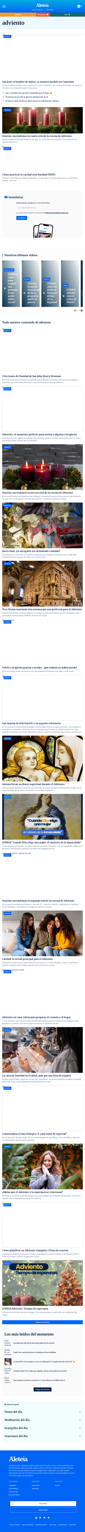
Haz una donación (27, 1525)
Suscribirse (43, 1504)
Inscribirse (21, 218)
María (65, 285)
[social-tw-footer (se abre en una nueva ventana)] (45, 1518)
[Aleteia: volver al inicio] (42, 5)
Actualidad (12, 1485)
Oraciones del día (16, 1436)
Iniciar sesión (43, 1510)
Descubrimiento (14, 1495)
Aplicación (35, 1489)
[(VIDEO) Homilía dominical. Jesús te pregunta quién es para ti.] (31, 283)
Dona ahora (42, 15)
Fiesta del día (13, 1412)
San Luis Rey (49, 10)
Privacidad (72, 1525)
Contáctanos (62, 1525)
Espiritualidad (13, 1489)
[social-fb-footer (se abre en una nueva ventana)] (40, 1518)
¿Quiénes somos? (41, 1525)
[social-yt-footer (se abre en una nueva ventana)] (36, 1518)
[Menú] (15, 6)
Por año (57, 1485)
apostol (46, 279)
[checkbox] (17, 213)
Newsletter (36, 1485)
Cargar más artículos (42, 1322)
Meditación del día (17, 1420)
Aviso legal (52, 1525)
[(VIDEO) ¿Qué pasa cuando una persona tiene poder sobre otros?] (11, 283)
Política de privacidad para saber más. (57, 213)
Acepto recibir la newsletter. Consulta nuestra (44, 213)
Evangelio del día (16, 1428)
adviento (7, 36)
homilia (26, 279)
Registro (18, 15)
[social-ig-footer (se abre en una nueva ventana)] (49, 1518)
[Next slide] (81, 310)
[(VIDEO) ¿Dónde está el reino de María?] (70, 283)
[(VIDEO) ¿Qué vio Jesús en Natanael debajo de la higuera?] (50, 283)
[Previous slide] (75, 310)
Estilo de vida (13, 1492)
